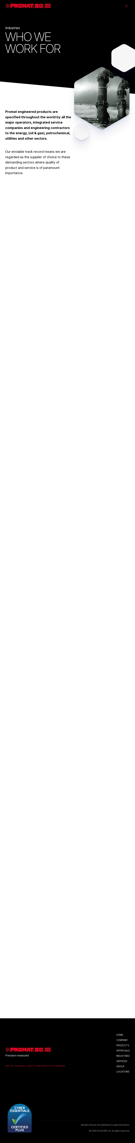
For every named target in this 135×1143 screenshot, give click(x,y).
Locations (122, 1071)
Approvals (123, 1050)
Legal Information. (121, 1125)
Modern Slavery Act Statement (96, 1125)
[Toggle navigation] (126, 6)
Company (122, 1040)
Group (120, 1066)
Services (121, 1061)
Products (122, 1045)
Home (119, 1034)
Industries (123, 1055)
